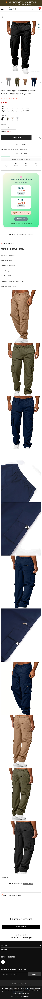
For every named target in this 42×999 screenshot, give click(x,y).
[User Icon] (33, 9)
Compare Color (34, 71)
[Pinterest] (3, 962)
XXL (22, 110)
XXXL (27, 110)
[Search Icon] (27, 9)
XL (17, 110)
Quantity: (3, 124)
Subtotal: (3, 131)
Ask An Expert (28, 234)
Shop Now (21, 219)
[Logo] (12, 9)
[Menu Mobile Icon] (2, 9)
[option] (21, 47)
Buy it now (21, 144)
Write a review (21, 927)
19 (5, 149)
